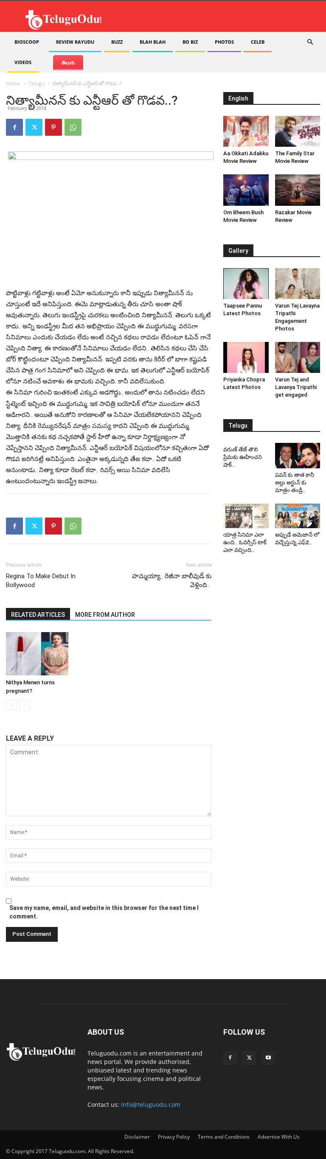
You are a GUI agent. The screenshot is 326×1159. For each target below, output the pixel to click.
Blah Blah (153, 42)
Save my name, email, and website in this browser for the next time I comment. (104, 912)
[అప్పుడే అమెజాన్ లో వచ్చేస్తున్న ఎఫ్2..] (297, 516)
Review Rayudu (75, 42)
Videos (22, 62)
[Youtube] (268, 1058)
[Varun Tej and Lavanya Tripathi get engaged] (297, 357)
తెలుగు (68, 62)
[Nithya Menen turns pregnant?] (37, 653)
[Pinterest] (53, 127)
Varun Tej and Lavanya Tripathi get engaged (296, 387)
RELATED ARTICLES (38, 614)
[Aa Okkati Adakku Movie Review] (246, 131)
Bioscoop (26, 42)
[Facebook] (14, 127)
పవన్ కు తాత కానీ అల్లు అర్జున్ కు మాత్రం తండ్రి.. (294, 482)
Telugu (36, 83)
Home (13, 83)
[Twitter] (33, 127)
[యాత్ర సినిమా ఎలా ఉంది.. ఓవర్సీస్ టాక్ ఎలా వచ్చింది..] (246, 516)
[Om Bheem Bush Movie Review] (246, 189)
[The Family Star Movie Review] (297, 131)
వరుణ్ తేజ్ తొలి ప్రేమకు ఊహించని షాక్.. (242, 457)
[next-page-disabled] (25, 705)
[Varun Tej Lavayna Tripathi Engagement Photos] (297, 283)
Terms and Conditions (224, 1136)
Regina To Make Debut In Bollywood (41, 580)
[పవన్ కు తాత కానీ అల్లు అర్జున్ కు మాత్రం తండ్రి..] (297, 455)
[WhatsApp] (73, 127)
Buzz (117, 42)
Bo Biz (190, 42)
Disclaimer (137, 1136)
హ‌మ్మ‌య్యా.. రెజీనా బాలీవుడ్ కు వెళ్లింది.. (171, 580)
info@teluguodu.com (150, 1104)
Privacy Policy (174, 1136)
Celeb (257, 42)
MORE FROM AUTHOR (105, 614)
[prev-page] (11, 705)
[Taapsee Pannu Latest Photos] (246, 283)
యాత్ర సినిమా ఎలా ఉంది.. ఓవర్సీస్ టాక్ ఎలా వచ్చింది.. (245, 542)
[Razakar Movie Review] (297, 189)
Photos (224, 42)
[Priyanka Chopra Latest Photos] (246, 357)
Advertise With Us (279, 1136)
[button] (310, 42)
